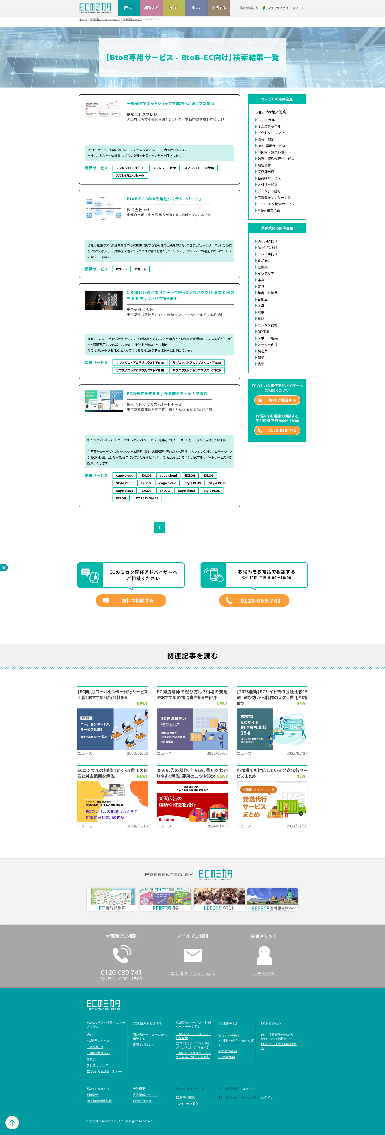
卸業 (261, 357)
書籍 (261, 318)
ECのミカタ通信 (187, 1104)
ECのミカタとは (98, 1088)
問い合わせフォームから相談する (150, 1037)
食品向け (264, 260)
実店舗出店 (266, 171)
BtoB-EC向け (268, 241)
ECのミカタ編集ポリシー (104, 1071)
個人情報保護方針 (99, 1101)
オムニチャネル (269, 126)
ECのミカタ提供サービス (276, 203)
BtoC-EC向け (267, 247)
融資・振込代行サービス (276, 158)
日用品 (263, 299)
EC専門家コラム (98, 1053)
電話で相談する (144, 1045)
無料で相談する (282, 400)
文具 (261, 286)
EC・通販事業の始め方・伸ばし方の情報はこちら (279, 1037)
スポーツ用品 (268, 338)
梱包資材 (264, 165)
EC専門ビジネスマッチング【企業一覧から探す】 (193, 1055)
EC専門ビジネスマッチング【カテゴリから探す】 (193, 1045)
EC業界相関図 (185, 1097)
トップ (83, 19)
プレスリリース (98, 1065)
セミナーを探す (229, 1035)
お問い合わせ (142, 1101)
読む (129, 8)
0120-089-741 (282, 430)
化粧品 (263, 267)
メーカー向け (268, 344)
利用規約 (93, 1095)
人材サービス (268, 184)
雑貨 (261, 279)
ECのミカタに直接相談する (279, 1046)
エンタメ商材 (268, 325)
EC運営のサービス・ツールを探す (193, 1036)
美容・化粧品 (268, 292)
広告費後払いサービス (274, 197)
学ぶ (196, 8)
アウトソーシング (271, 132)
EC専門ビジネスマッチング (105, 19)
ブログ (91, 1059)
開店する (219, 8)
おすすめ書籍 (227, 1051)
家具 (261, 305)
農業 (261, 363)
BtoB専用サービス (132, 19)
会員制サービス (269, 178)
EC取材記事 (95, 1047)
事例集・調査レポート (274, 152)
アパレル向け (268, 254)
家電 (261, 312)
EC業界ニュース (98, 1041)
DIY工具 (264, 331)
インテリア (266, 273)
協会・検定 (266, 139)
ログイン (248, 1088)
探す (174, 8)
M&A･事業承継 (269, 210)
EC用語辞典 (226, 1057)
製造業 (263, 351)
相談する (151, 8)
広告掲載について (145, 1095)
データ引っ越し (269, 191)
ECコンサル (266, 119)
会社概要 (139, 1088)
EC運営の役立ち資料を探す (236, 1043)
